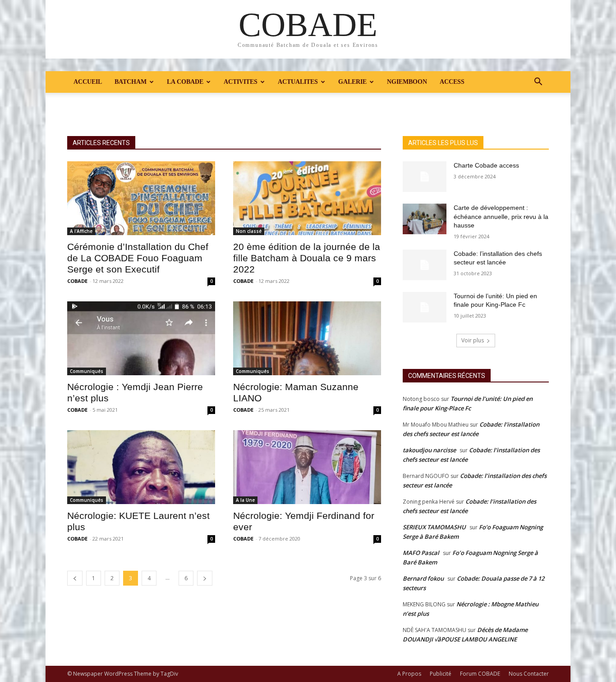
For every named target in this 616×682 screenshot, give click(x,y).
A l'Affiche (81, 231)
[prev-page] (75, 578)
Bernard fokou (423, 578)
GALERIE (352, 81)
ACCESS (452, 81)
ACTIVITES (240, 81)
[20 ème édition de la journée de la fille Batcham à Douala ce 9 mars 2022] (307, 198)
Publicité (440, 673)
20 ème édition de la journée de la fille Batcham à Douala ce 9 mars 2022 (306, 257)
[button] (538, 82)
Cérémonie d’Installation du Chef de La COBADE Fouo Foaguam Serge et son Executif (137, 257)
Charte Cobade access (486, 165)
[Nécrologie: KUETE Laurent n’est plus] (141, 467)
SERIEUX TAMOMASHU (434, 527)
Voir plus (472, 340)
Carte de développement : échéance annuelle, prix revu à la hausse (501, 216)
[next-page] (204, 578)
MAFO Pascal (421, 553)
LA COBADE (185, 81)
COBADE (77, 280)
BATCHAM (131, 81)
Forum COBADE (480, 673)
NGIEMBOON (407, 81)
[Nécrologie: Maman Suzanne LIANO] (307, 338)
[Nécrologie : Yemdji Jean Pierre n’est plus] (141, 338)
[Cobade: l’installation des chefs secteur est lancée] (424, 265)
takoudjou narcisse (429, 450)
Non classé (249, 231)
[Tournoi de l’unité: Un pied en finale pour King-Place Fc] (424, 307)
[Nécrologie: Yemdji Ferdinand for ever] (307, 467)
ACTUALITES (298, 81)
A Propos (409, 673)
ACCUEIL (88, 81)
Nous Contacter (529, 673)
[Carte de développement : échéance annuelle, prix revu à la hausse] (424, 219)
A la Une (245, 500)
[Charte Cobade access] (424, 176)
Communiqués (86, 371)
